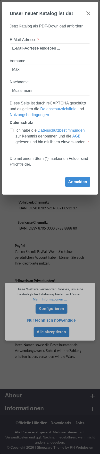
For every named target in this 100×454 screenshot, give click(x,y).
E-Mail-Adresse (24, 40)
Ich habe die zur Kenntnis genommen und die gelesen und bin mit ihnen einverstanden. (52, 136)
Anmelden (77, 182)
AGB (76, 136)
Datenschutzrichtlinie (58, 109)
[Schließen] (88, 13)
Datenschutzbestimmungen (61, 130)
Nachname (19, 82)
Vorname (17, 61)
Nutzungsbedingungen (29, 115)
